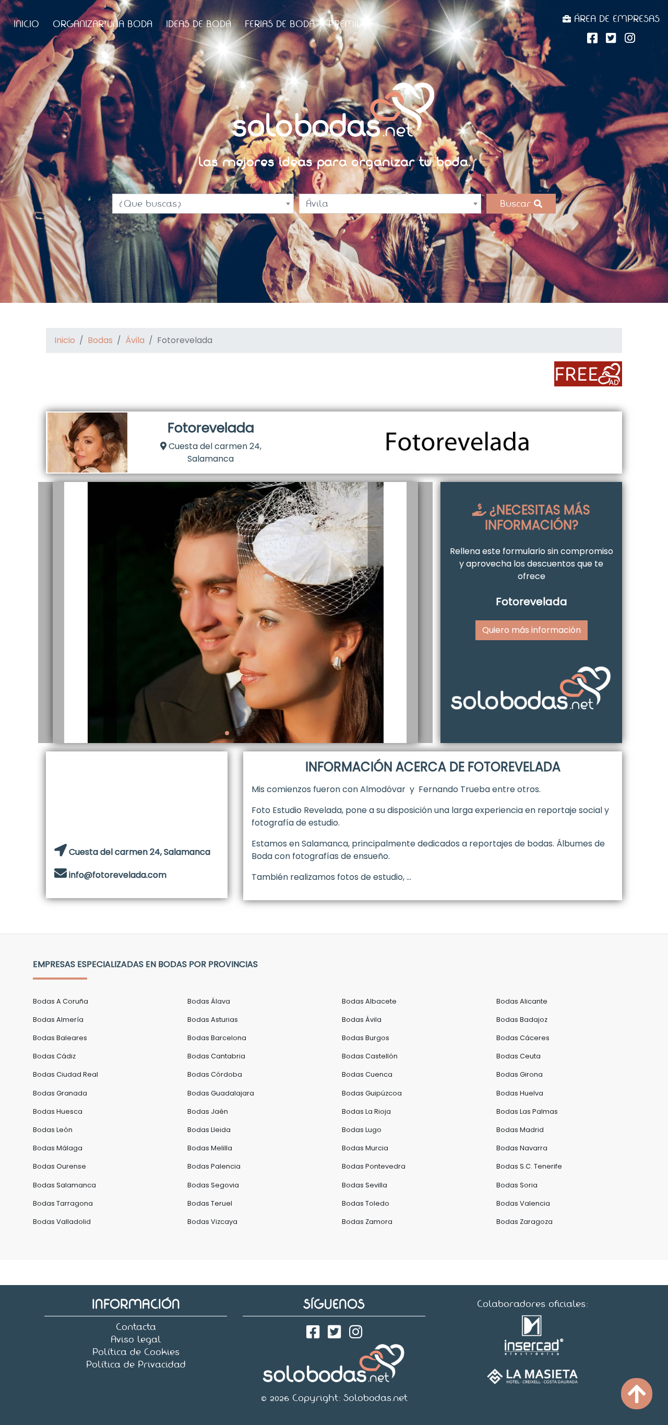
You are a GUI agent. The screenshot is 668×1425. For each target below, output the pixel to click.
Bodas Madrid (520, 1129)
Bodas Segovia (213, 1185)
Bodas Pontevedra (373, 1166)
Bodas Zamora (367, 1221)
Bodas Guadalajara (220, 1093)
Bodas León (53, 1129)
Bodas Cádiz (54, 1056)
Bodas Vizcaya (212, 1221)
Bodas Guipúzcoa (372, 1093)
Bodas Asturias (212, 1019)
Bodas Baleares (60, 1037)
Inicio (26, 24)
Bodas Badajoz (521, 1019)
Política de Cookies (136, 1352)
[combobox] (203, 204)
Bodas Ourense (59, 1166)
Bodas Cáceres (523, 1037)
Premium (350, 24)
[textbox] (203, 203)
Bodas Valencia (523, 1203)
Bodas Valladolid (62, 1221)
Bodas (100, 340)
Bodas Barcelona (216, 1037)
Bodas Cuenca (367, 1074)
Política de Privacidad (136, 1364)
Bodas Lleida (209, 1129)
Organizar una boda (102, 24)
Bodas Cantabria (216, 1056)
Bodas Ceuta (518, 1056)
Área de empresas (615, 19)
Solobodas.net (375, 1398)
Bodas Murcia (365, 1148)
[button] (51, 612)
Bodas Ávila (361, 1019)
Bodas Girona (519, 1074)
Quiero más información (531, 630)
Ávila (135, 340)
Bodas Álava (208, 1001)
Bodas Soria (517, 1185)
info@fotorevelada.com (117, 875)
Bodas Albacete (369, 1001)
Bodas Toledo (365, 1203)
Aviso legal (136, 1339)
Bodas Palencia (214, 1166)
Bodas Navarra (521, 1148)
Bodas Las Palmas (527, 1111)
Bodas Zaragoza (524, 1221)
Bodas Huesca (57, 1111)
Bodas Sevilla (364, 1185)
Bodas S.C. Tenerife (529, 1166)
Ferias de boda (280, 24)
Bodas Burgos (365, 1037)
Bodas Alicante (521, 1001)
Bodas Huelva (519, 1093)
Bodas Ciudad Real (65, 1074)
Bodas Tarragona (63, 1203)
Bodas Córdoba (214, 1074)
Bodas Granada (60, 1093)
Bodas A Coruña (60, 1001)
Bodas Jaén (207, 1111)
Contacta (136, 1327)
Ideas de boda (198, 24)
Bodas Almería (58, 1019)
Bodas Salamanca (64, 1185)
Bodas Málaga (57, 1148)
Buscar (517, 203)
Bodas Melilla (209, 1148)
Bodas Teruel (209, 1203)
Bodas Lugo (361, 1129)
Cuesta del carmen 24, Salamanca (213, 452)
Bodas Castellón (370, 1056)
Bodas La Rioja (366, 1111)
